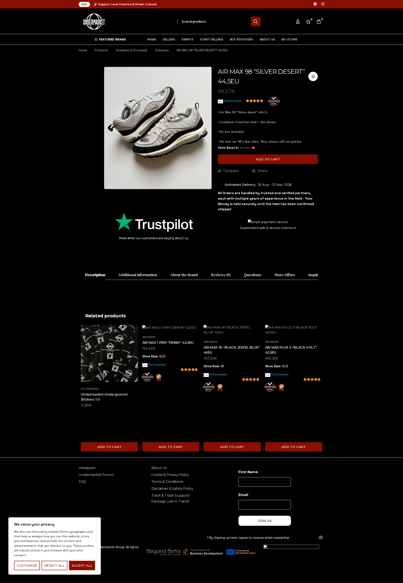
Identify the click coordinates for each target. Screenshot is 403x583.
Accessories (90, 388)
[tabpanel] (201, 290)
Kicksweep (233, 101)
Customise (27, 565)
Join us (265, 521)
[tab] (95, 275)
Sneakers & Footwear (131, 50)
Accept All (82, 565)
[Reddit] (315, 3)
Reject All (54, 565)
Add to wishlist (313, 76)
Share (262, 171)
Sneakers (162, 50)
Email (244, 495)
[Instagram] (323, 3)
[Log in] (298, 21)
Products (101, 50)
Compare (231, 171)
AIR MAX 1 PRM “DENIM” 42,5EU (168, 343)
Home (83, 50)
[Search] (255, 21)
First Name (249, 472)
